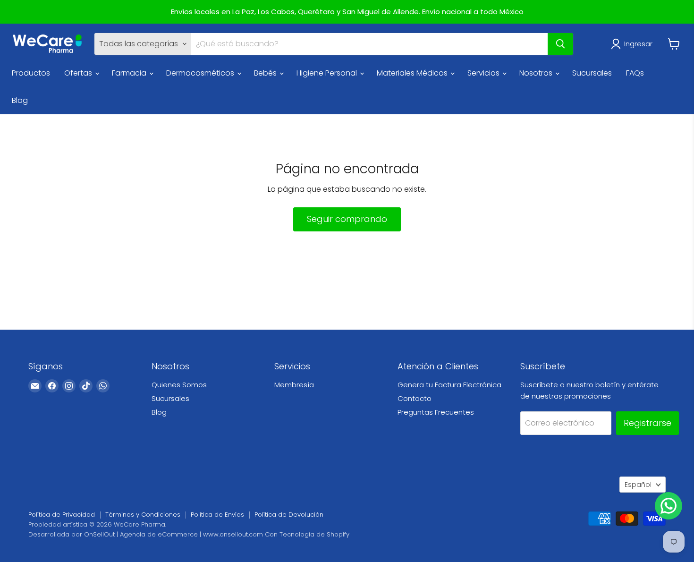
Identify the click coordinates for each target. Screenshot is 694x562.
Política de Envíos (217, 514)
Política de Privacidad (61, 514)
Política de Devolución (288, 514)
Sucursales (592, 73)
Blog (20, 100)
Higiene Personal (327, 73)
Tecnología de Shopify (314, 534)
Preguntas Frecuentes (436, 412)
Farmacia (130, 73)
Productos (31, 73)
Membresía (294, 385)
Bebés (266, 73)
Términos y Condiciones (142, 514)
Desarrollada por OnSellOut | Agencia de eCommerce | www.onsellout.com (145, 534)
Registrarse (647, 423)
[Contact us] (668, 505)
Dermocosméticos (201, 73)
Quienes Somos (179, 385)
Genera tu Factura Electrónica (449, 385)
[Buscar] (560, 44)
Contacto (415, 398)
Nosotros (536, 73)
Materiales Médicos (413, 73)
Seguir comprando (347, 219)
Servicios (484, 73)
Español (638, 484)
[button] (633, 44)
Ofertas (79, 73)
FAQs (635, 73)
